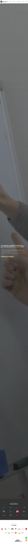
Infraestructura (18, 1)
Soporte (23, 1)
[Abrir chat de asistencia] (26, 540)
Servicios (14, 1)
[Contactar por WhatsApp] (26, 538)
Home (7, 1)
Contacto (26, 1)
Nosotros (11, 1)
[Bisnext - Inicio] (4, 1)
